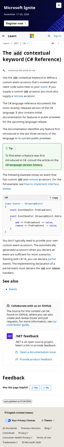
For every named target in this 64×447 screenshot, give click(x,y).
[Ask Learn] (53, 43)
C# (24, 43)
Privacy (22, 432)
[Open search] (49, 36)
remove (18, 96)
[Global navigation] (3, 36)
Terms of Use (44, 437)
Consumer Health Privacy (16, 437)
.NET (16, 43)
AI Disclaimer (10, 428)
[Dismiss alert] (58, 5)
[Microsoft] (32, 36)
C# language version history (23, 165)
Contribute (8, 432)
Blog (46, 428)
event (44, 87)
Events (13, 289)
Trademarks (9, 442)
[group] (32, 218)
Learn (6, 43)
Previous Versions (31, 428)
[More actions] (58, 43)
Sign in (57, 35)
